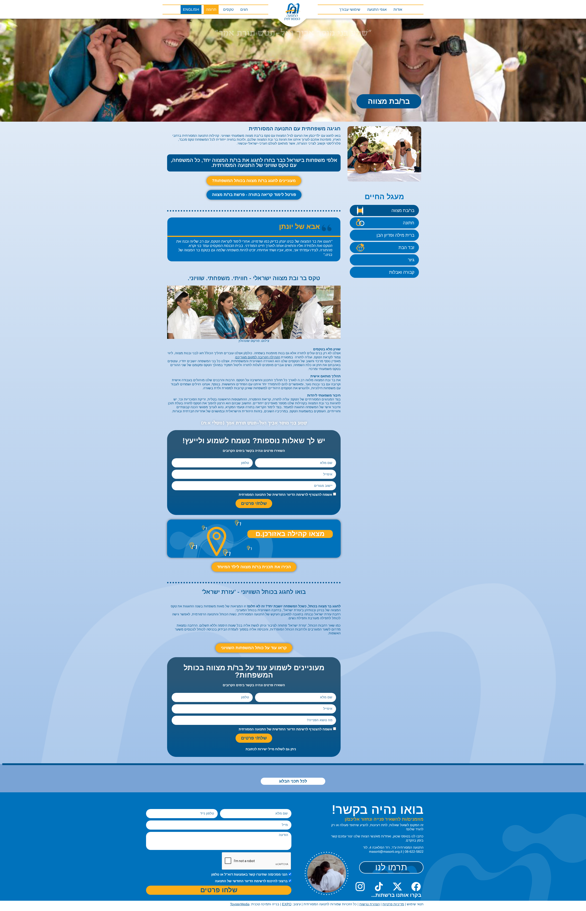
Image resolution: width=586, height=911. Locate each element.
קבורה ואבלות (401, 272)
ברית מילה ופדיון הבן (395, 235)
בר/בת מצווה (402, 210)
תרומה (211, 9)
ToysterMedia (240, 904)
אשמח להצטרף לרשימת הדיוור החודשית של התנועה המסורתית (285, 494)
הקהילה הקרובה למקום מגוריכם (257, 357)
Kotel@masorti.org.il (228, 749)
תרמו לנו (391, 867)
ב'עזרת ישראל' (293, 610)
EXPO (286, 904)
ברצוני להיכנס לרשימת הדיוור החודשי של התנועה (251, 881)
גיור (411, 259)
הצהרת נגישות (369, 904)
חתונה (408, 222)
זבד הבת (406, 247)
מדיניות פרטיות (393, 904)
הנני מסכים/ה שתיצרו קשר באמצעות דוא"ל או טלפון (249, 874)
